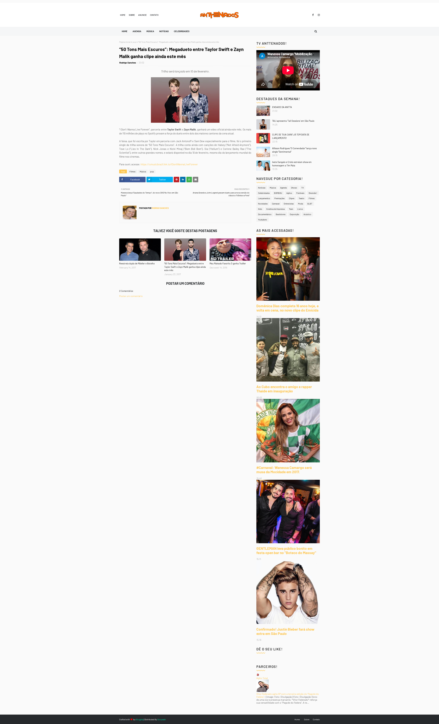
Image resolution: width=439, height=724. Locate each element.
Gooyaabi (161, 719)
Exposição (294, 214)
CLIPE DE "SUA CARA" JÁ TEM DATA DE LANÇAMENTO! (290, 136)
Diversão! (313, 193)
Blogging (140, 719)
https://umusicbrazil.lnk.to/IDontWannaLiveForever (169, 164)
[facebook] (313, 15)
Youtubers (262, 219)
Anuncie (142, 15)
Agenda (283, 187)
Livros (300, 209)
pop (134, 42)
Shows (294, 187)
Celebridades (264, 193)
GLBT (309, 203)
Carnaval (276, 203)
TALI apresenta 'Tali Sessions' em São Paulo (293, 120)
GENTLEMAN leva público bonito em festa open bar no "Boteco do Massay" (286, 550)
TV (302, 187)
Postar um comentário (131, 296)
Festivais (300, 193)
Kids (260, 209)
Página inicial (124, 42)
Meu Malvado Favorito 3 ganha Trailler (228, 263)
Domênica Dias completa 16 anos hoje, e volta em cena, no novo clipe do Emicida (287, 308)
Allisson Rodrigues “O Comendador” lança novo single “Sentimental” (294, 150)
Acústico (307, 214)
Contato (154, 15)
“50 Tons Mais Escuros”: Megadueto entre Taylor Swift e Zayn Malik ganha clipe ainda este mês (185, 267)
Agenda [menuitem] (137, 31)
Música (143, 171)
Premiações (279, 198)
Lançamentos (264, 198)
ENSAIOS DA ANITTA (282, 107)
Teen (291, 209)
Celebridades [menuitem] (181, 31)
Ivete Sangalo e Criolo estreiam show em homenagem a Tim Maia (292, 164)
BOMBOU (278, 193)
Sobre (132, 15)
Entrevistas (289, 203)
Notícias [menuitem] (164, 31)
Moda (300, 203)
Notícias (261, 187)
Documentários (264, 214)
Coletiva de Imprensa (275, 209)
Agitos (289, 193)
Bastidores (281, 214)
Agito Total (262, 678)
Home (122, 15)
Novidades (263, 203)
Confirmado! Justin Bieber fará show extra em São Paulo (285, 631)
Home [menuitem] (124, 31)
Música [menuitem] (150, 31)
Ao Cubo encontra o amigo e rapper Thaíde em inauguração (284, 388)
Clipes (291, 198)
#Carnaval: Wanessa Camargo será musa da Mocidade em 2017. (284, 469)
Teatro (301, 198)
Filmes (132, 171)
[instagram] (318, 15)
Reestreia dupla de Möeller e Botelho (137, 263)
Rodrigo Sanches (127, 62)
